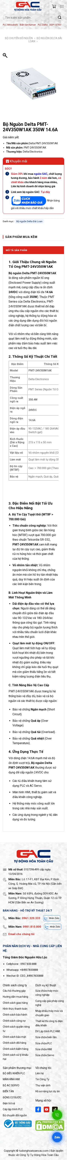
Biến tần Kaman (28, 25)
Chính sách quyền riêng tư (16, 1028)
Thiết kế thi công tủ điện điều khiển (49, 1023)
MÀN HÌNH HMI (11, 1079)
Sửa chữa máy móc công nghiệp (46, 992)
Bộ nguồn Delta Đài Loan (29, 221)
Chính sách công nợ (14, 1020)
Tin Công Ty (42, 1079)
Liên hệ (39, 1073)
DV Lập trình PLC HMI (47, 1031)
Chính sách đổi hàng (14, 1042)
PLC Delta (43, 25)
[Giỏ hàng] (54, 6)
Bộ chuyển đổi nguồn (19, 38)
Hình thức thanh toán (15, 1008)
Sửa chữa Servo (44, 1055)
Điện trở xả (9, 1103)
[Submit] (59, 17)
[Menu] (62, 6)
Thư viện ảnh (42, 1085)
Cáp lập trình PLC (13, 1109)
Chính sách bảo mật (14, 1036)
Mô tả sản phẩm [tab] (16, 250)
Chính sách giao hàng (15, 1002)
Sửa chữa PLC (43, 1043)
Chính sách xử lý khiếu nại (15, 1056)
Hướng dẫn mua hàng (15, 996)
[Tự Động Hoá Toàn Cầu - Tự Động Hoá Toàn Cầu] (27, 6)
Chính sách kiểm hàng (15, 1048)
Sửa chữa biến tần (46, 1037)
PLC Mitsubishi (10, 25)
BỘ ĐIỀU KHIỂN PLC (14, 1073)
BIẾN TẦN (8, 1091)
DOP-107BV (55, 25)
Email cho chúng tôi (21, 934)
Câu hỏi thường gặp (14, 990)
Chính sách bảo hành (15, 1014)
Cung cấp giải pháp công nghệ (49, 1003)
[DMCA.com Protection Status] (49, 1125)
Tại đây (45, 192)
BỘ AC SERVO (11, 1085)
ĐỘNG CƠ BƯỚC (12, 1097)
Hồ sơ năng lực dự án (47, 1091)
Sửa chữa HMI (43, 1049)
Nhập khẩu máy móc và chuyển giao (49, 1013)
